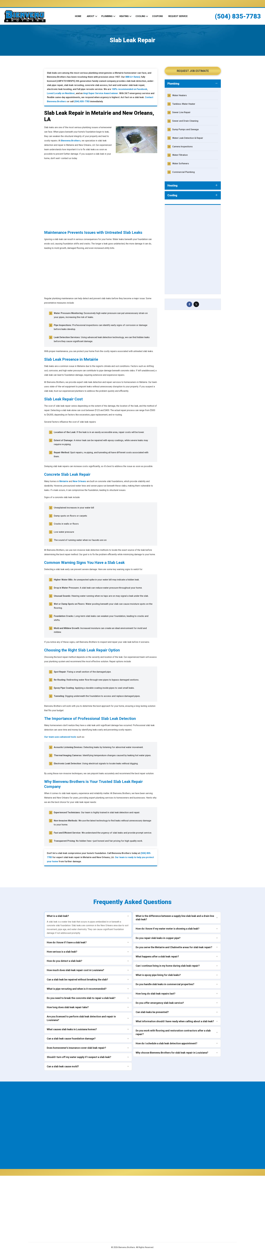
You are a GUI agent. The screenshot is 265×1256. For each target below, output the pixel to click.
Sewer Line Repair (181, 112)
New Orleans (79, 481)
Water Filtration (180, 155)
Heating (124, 16)
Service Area (106, 1216)
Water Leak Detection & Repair (187, 138)
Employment (106, 1211)
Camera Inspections (182, 146)
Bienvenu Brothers (71, 140)
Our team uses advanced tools (60, 737)
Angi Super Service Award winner (100, 93)
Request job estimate (193, 71)
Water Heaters (179, 95)
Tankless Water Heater (183, 104)
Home (78, 16)
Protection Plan (107, 1221)
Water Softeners (180, 163)
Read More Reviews (129, 235)
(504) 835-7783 (238, 16)
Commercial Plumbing (183, 172)
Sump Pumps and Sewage (185, 129)
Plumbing (106, 16)
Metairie (63, 481)
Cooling (140, 16)
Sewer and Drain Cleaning (185, 121)
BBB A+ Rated (132, 77)
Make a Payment (148, 1212)
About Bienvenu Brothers (112, 1200)
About (90, 16)
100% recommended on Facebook (129, 89)
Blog (102, 1226)
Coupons (157, 16)
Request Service (178, 16)
